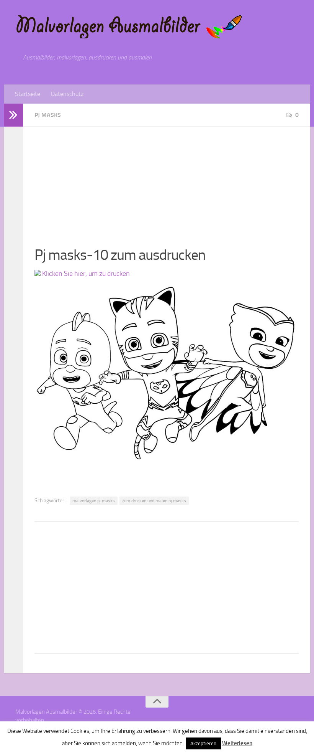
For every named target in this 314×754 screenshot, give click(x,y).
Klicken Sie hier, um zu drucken (85, 273)
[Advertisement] (166, 180)
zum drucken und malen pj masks (154, 500)
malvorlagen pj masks (93, 500)
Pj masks (47, 115)
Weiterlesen (237, 743)
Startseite (27, 93)
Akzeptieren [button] (203, 743)
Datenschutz (67, 93)
